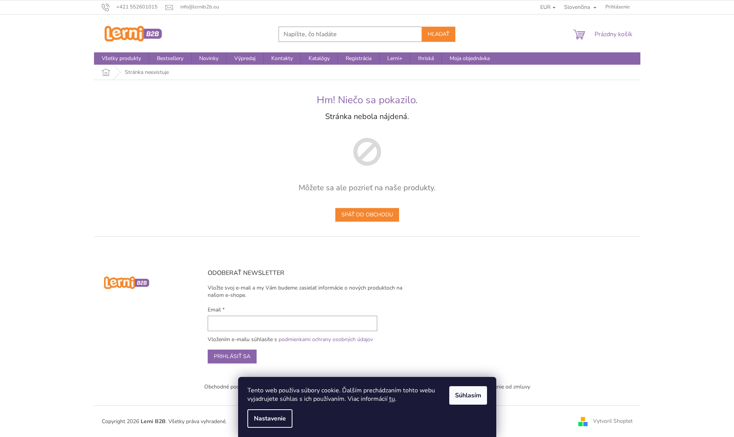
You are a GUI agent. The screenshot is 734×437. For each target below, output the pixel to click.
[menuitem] (121, 58)
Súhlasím (468, 395)
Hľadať (438, 34)
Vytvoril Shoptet (613, 421)
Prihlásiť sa (232, 356)
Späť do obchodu (367, 214)
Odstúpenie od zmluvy (503, 386)
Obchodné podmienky (230, 386)
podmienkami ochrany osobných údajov (326, 339)
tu (392, 399)
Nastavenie (270, 418)
